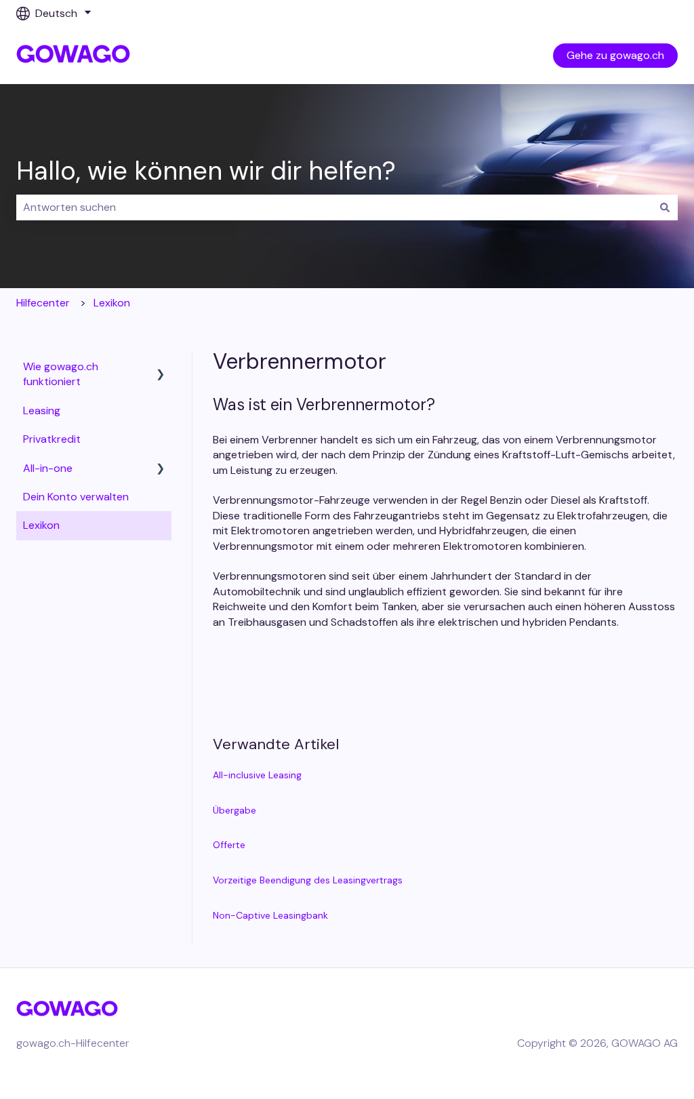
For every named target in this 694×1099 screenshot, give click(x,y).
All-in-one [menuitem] (48, 468)
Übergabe (234, 810)
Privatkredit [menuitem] (52, 439)
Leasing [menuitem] (41, 410)
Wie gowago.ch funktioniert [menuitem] (60, 373)
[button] (160, 368)
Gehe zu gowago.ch (615, 55)
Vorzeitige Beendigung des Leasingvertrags (308, 880)
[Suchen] (665, 207)
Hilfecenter (43, 303)
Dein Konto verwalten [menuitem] (76, 496)
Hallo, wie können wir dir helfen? (206, 171)
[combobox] (334, 207)
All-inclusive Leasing (257, 775)
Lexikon (112, 303)
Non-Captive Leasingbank (270, 915)
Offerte (229, 845)
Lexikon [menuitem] (41, 525)
